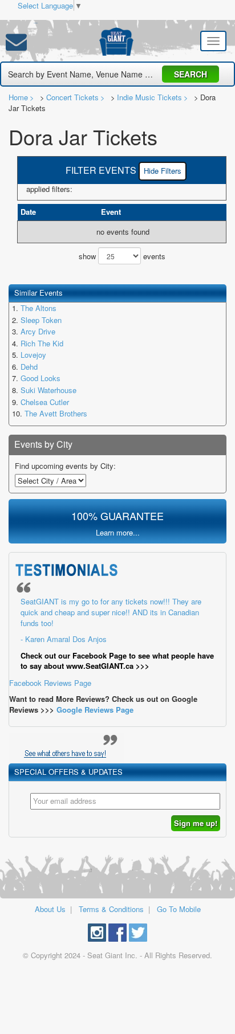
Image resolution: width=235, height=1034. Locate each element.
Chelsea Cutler (45, 402)
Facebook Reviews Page (111, 642)
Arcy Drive (38, 331)
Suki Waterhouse (48, 390)
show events (122, 256)
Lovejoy (33, 354)
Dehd (29, 366)
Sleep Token (41, 319)
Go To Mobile (179, 909)
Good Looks (40, 378)
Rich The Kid (42, 343)
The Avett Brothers (56, 413)
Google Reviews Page (94, 709)
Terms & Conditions (111, 909)
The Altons (38, 308)
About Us (50, 909)
